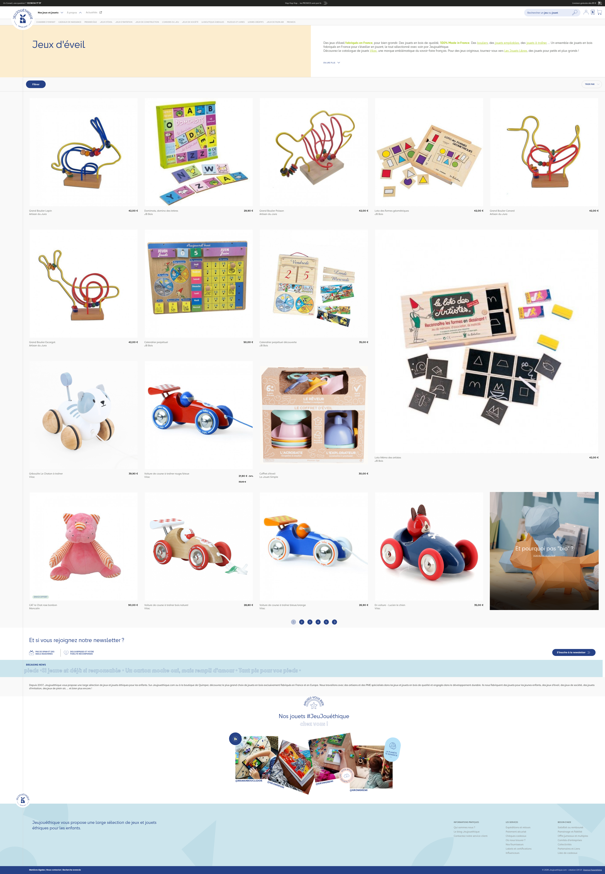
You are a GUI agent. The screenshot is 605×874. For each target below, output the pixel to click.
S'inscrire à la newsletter (571, 652)
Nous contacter (53, 870)
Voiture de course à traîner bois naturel (166, 605)
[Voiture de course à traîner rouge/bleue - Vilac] (199, 415)
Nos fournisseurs (514, 844)
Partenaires (564, 848)
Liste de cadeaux (567, 853)
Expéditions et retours (518, 827)
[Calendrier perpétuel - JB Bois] (199, 284)
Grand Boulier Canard (502, 210)
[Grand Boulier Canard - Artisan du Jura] (544, 152)
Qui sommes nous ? (464, 827)
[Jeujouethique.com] (23, 29)
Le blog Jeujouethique (467, 831)
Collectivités (564, 844)
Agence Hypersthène (592, 869)
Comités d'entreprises (570, 840)
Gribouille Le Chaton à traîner (46, 473)
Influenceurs (512, 853)
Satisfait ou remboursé (570, 827)
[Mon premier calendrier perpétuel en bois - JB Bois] (314, 284)
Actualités (91, 12)
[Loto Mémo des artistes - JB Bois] (486, 342)
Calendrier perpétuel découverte (278, 342)
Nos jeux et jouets (48, 12)
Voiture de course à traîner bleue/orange (282, 605)
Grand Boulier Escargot (42, 342)
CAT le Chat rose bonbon (43, 605)
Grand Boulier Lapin (40, 210)
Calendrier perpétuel (156, 342)
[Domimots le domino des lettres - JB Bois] (199, 152)
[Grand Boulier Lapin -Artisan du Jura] (84, 152)
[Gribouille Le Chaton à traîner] (84, 415)
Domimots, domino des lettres (161, 210)
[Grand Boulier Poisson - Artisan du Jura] (314, 152)
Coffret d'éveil (267, 473)
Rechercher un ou (542, 12)
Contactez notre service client (470, 836)
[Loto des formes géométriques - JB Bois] (429, 152)
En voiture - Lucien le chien (390, 605)
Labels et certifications (518, 848)
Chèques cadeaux (516, 836)
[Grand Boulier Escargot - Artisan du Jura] (84, 284)
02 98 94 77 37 (34, 3)
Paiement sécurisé (516, 831)
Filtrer (35, 84)
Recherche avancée (72, 870)
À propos (72, 12)
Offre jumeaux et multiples (573, 836)
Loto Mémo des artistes (388, 457)
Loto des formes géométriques (392, 210)
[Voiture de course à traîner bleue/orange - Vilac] (314, 546)
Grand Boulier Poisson (271, 210)
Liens (577, 848)
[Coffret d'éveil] (314, 415)
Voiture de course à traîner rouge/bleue (166, 473)
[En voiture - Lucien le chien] (429, 546)
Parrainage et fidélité (570, 831)
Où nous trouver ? (515, 840)
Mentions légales (37, 870)
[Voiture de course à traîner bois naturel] (199, 546)
